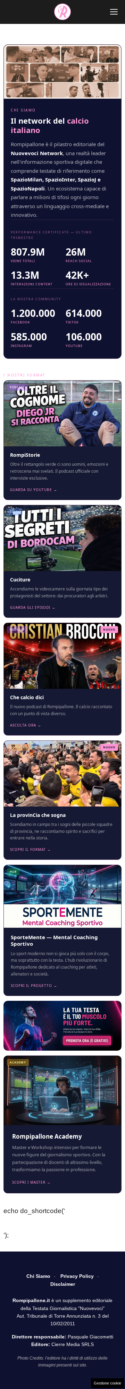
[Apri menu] (114, 12)
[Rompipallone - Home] (62, 11)
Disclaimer (62, 1284)
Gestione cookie (107, 1383)
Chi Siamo (38, 1276)
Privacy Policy (77, 1276)
